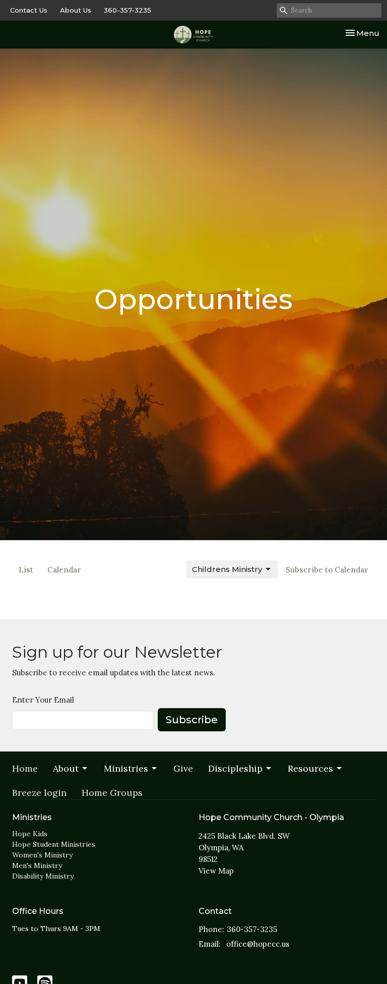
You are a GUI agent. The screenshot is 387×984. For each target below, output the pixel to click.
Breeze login (39, 792)
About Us (75, 10)
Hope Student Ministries (53, 844)
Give (183, 768)
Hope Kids (29, 833)
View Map (216, 871)
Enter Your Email (43, 700)
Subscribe (192, 720)
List (26, 569)
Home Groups (112, 792)
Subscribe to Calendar (327, 569)
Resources (310, 768)
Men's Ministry (37, 865)
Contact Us (28, 10)
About (66, 768)
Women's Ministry (42, 854)
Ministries (126, 768)
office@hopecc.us (257, 944)
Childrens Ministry (227, 569)
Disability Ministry (43, 876)
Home (25, 768)
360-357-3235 (127, 10)
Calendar (64, 569)
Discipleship (235, 768)
